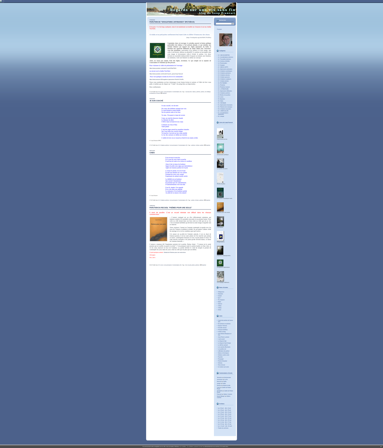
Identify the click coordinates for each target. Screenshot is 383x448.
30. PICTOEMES (222, 83)
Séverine (219, 377)
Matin (219, 302)
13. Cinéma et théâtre (224, 61)
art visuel (157, 93)
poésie (202, 91)
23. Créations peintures (224, 73)
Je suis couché (156, 101)
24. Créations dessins (224, 75)
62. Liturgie (221, 116)
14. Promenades (222, 63)
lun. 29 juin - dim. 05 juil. (224, 410)
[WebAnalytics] (2, 2)
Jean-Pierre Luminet (223, 337)
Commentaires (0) (176, 91)
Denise (219, 385)
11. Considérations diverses (225, 57)
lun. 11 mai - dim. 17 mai (224, 422)
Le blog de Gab (222, 341)
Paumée (220, 357)
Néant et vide (226, 385)
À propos (219, 29)
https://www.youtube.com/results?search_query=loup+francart (166, 74)
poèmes (198, 91)
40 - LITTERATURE (223, 89)
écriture (197, 145)
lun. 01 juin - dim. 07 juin (224, 416)
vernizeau (219, 379)
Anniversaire (227, 377)
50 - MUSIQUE (222, 103)
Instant (220, 296)
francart (219, 381)
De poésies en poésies (224, 323)
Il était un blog (222, 331)
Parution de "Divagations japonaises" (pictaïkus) (172, 22)
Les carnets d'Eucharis (224, 347)
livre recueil (188, 265)
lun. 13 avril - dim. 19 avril (225, 426)
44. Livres (220, 97)
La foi (226, 379)
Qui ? (219, 298)
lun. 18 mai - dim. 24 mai (224, 420)
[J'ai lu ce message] (381, 446)
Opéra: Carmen (228, 394)
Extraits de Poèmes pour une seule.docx (175, 252)
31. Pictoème (221, 85)
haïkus (194, 91)
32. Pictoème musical (224, 87)
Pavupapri (221, 359)
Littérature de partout (223, 351)
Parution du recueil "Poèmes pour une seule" (171, 208)
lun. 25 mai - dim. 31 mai (224, 418)
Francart (219, 394)
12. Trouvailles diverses (224, 59)
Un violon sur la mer (223, 367)
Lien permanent (168, 91)
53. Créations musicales (224, 109)
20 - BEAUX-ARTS (223, 67)
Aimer (219, 309)
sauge (218, 383)
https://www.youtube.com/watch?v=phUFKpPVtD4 (163, 68)
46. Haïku (220, 101)
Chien (152, 153)
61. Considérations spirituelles (223, 113)
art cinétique (208, 91)
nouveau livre (188, 91)
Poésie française (222, 361)
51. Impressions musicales (225, 105)
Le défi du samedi (223, 345)
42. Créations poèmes (224, 93)
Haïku (225, 381)
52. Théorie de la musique (225, 107)
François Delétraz (223, 329)
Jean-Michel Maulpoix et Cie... (224, 334)
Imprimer (164, 93)
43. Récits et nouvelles (224, 95)
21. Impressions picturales (225, 69)
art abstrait (152, 93)
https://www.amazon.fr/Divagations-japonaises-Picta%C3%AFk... (167, 79)
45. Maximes (221, 99)
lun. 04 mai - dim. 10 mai (224, 424)
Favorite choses (222, 327)
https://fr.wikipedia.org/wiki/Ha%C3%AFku (199, 37)
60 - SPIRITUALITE (223, 111)
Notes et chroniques (223, 353)
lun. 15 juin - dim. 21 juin (224, 412)
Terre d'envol (221, 365)
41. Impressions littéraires (225, 91)
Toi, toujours (221, 300)
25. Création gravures (224, 77)
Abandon (220, 294)
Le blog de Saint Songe (224, 343)
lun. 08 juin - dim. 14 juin (224, 414)
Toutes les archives (223, 428)
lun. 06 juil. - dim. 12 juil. (224, 408)
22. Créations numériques (225, 71)
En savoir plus (224, 446)
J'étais (219, 306)
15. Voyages (221, 65)
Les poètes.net (222, 349)
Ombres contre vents (223, 355)
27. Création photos (223, 81)
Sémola (220, 363)
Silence (220, 304)
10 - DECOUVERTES (224, 55)
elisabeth (219, 391)
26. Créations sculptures (224, 79)
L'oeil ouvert (221, 339)
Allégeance (221, 292)
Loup (218, 387)
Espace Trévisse (222, 325)
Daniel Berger (221, 396)
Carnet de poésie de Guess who (225, 321)
